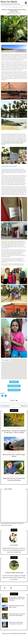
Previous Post (6, 406)
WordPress (24, 633)
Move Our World (9, 2)
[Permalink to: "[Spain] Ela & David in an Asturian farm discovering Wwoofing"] (14, 467)
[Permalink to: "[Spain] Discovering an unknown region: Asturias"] (14, 443)
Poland (18, 428)
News (13, 428)
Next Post (23, 406)
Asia (7, 7)
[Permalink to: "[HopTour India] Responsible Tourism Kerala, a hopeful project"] (14, 28)
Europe (14, 452)
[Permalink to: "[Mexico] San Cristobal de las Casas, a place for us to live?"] (5, 624)
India (21, 7)
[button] (14, 382)
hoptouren (15, 7)
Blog (10, 7)
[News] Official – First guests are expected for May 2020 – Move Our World (17, 599)
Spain (18, 452)
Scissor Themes (9, 633)
